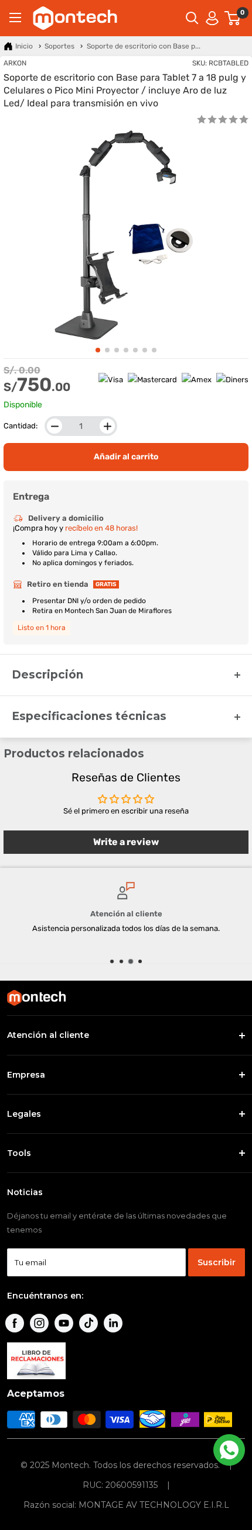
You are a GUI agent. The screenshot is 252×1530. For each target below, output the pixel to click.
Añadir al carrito (126, 457)
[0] (233, 18)
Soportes (59, 46)
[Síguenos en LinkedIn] (113, 1323)
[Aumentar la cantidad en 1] (107, 426)
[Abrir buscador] (192, 18)
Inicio (24, 46)
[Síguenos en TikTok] (88, 1323)
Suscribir (216, 1262)
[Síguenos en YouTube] (64, 1323)
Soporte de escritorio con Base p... (143, 46)
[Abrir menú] (15, 17)
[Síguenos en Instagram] (39, 1323)
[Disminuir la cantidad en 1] (54, 426)
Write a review (126, 841)
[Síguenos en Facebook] (14, 1323)
